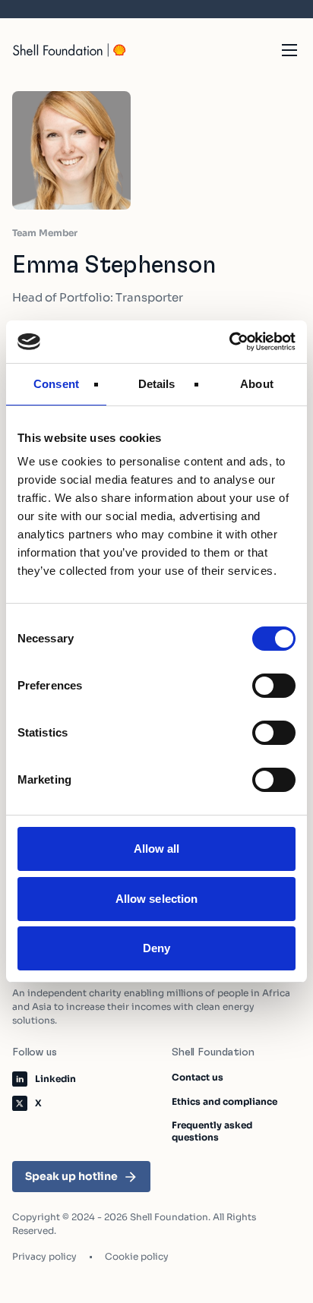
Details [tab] (156, 383)
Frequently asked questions (212, 1131)
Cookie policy (137, 1256)
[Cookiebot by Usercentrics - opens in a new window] (229, 342)
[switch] (274, 686)
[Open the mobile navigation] (289, 50)
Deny (156, 948)
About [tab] (256, 383)
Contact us (197, 1077)
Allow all (157, 848)
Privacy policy (44, 1256)
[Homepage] (70, 50)
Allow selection (156, 898)
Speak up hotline (71, 1176)
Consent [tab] (56, 383)
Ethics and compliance (224, 1101)
